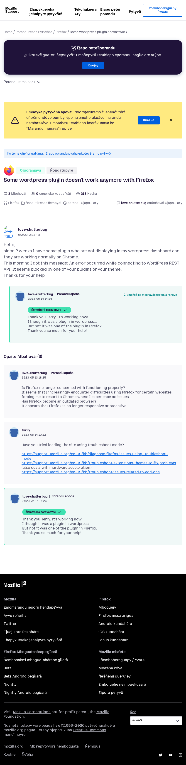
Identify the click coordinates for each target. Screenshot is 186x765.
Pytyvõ (135, 12)
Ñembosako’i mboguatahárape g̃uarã (36, 660)
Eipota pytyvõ (110, 692)
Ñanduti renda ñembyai (43, 203)
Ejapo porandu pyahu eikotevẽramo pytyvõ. (79, 153)
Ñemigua (92, 746)
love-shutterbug (32, 229)
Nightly (10, 684)
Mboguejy (107, 607)
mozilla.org (13, 746)
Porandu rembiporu (19, 82)
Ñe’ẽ (133, 712)
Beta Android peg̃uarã (23, 676)
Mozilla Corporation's (32, 712)
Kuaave (148, 120)
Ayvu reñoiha (15, 615)
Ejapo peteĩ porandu (110, 11)
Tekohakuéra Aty (85, 11)
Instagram (180, 755)
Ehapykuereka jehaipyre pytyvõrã (45, 11)
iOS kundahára (111, 632)
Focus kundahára (113, 640)
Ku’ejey (93, 65)
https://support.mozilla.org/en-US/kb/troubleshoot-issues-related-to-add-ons (91, 472)
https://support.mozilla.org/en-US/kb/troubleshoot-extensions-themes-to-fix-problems (99, 463)
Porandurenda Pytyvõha (34, 32)
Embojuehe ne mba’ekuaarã (122, 684)
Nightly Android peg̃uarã (25, 692)
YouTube (170, 755)
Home (8, 32)
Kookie (9, 754)
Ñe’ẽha (27, 754)
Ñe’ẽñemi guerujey (114, 676)
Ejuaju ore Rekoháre (21, 632)
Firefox (61, 32)
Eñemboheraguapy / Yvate (162, 10)
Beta (8, 668)
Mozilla (15, 585)
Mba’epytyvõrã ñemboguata (54, 746)
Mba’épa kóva (110, 668)
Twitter (10, 624)
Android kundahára (115, 624)
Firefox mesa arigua (115, 615)
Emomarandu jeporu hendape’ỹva (33, 607)
